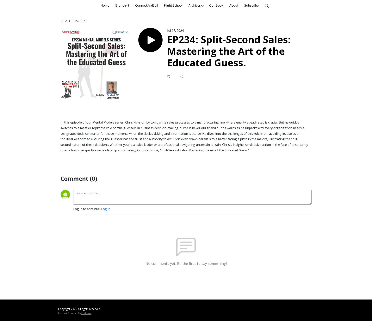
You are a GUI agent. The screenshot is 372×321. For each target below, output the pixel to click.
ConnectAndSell (146, 5)
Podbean (86, 313)
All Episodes (75, 21)
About (233, 5)
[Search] (266, 5)
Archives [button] (195, 5)
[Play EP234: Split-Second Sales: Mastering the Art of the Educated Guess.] (150, 40)
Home (105, 5)
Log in (105, 209)
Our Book (216, 5)
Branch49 (122, 5)
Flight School (173, 5)
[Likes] (169, 77)
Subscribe (251, 5)
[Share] (182, 77)
